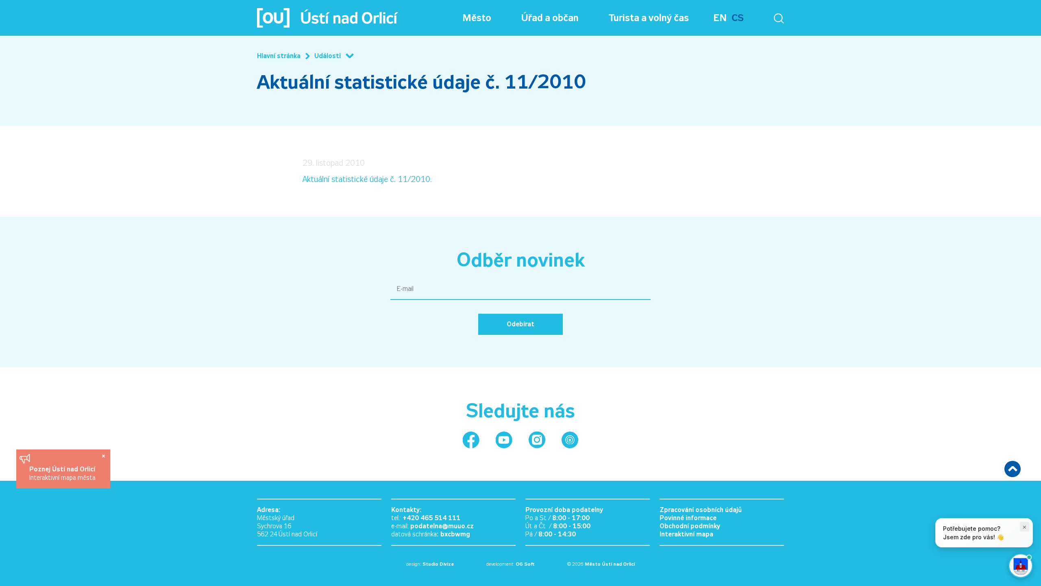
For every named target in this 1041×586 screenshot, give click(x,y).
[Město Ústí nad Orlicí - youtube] (504, 440)
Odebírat (520, 324)
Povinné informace (688, 518)
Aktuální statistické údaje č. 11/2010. (367, 179)
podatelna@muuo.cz (442, 526)
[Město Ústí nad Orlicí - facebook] (471, 440)
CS (738, 18)
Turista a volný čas (649, 18)
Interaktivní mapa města (62, 477)
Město (476, 18)
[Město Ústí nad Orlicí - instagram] (537, 440)
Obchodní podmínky (690, 526)
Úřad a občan (550, 18)
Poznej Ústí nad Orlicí (63, 469)
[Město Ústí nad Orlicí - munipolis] (570, 440)
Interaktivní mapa (686, 534)
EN (720, 18)
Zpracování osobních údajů (701, 510)
